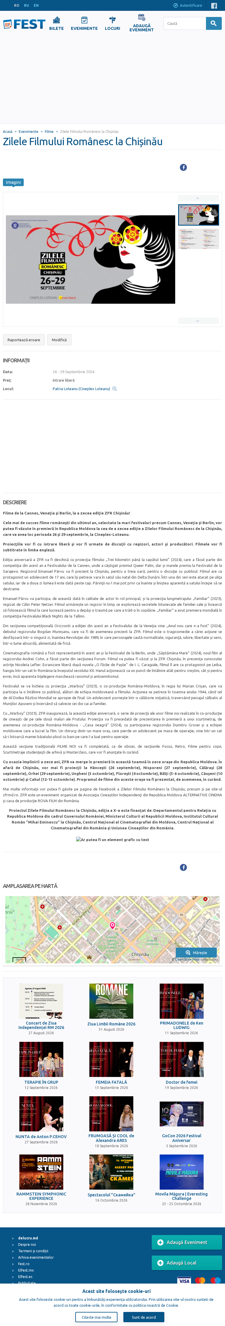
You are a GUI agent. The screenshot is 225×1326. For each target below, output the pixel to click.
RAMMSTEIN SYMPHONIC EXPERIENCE (41, 1196)
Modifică (59, 340)
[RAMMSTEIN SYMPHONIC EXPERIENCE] (41, 1172)
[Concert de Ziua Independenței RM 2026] (41, 1001)
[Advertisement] (112, 80)
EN (36, 5)
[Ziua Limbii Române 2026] (111, 1001)
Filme (49, 131)
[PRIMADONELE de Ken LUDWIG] (182, 1001)
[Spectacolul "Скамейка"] (111, 1172)
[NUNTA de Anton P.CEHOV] (41, 1113)
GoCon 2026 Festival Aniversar (181, 1138)
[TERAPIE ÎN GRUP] (41, 1059)
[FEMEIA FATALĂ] (111, 1059)
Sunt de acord (144, 1317)
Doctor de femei (181, 1082)
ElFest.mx (26, 1270)
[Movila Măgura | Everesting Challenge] (182, 1172)
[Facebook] (183, 167)
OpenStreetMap (187, 959)
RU (26, 5)
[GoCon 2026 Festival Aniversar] (182, 1113)
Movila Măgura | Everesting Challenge (181, 1196)
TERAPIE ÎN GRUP (41, 1082)
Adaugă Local (182, 1262)
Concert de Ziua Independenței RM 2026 (41, 1025)
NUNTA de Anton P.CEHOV (41, 1137)
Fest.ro (24, 1264)
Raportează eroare (24, 340)
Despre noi (27, 1244)
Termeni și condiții (33, 1251)
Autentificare (191, 5)
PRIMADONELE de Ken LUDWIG (181, 1025)
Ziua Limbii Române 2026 (111, 1024)
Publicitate (27, 1283)
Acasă (7, 131)
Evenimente (28, 131)
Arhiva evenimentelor (36, 1257)
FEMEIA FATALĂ (111, 1082)
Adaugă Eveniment (187, 1242)
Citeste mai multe (96, 1317)
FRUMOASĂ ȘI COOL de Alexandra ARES (111, 1138)
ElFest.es (25, 1277)
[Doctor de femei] (182, 1059)
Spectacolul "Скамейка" (111, 1195)
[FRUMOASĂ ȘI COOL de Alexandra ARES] (111, 1113)
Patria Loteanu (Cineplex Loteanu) (81, 389)
